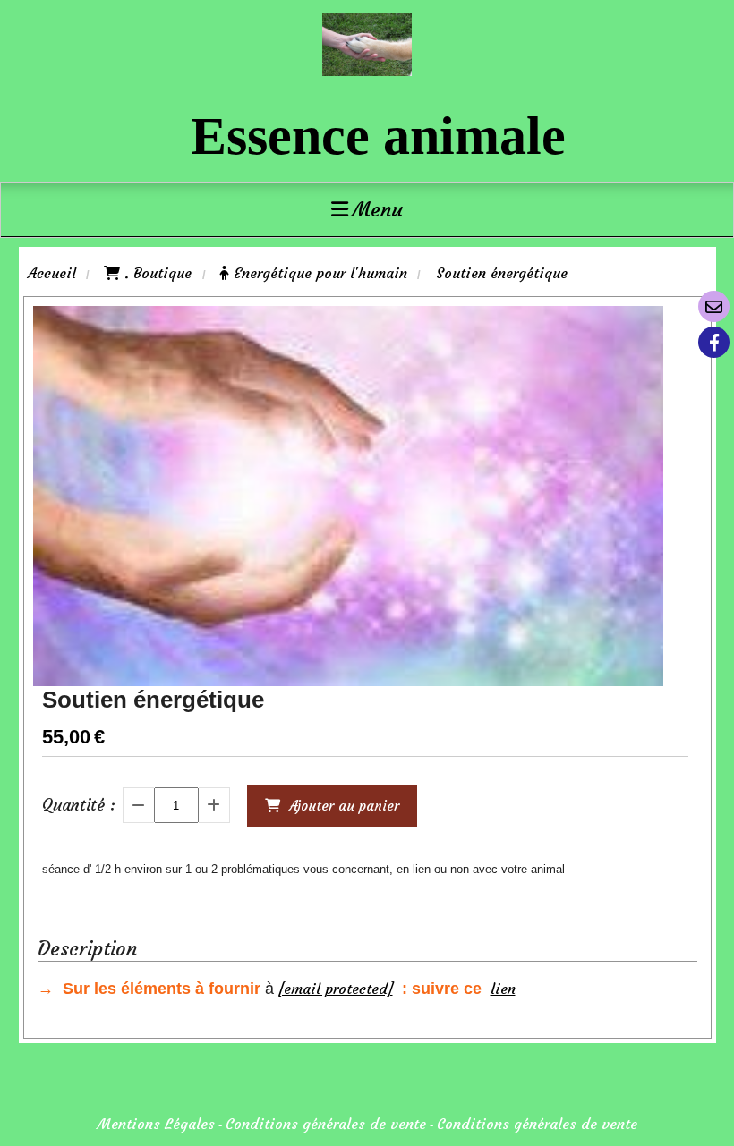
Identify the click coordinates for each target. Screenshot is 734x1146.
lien (503, 988)
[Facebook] (714, 342)
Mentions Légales (156, 1124)
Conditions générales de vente (326, 1124)
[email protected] (335, 988)
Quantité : (78, 804)
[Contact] (714, 306)
